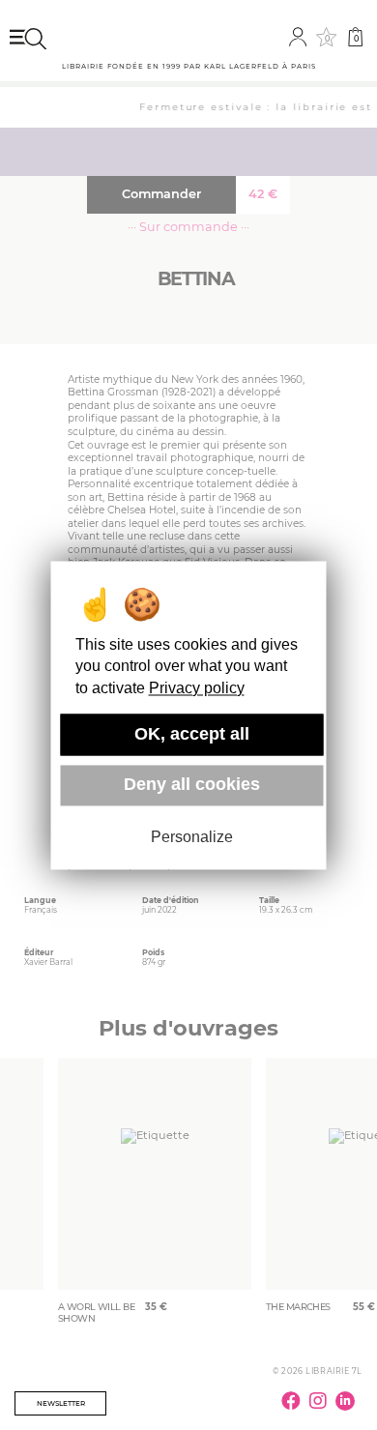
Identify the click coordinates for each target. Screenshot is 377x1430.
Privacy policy (197, 688)
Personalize (192, 838)
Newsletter (61, 1403)
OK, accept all (191, 734)
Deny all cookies (192, 785)
